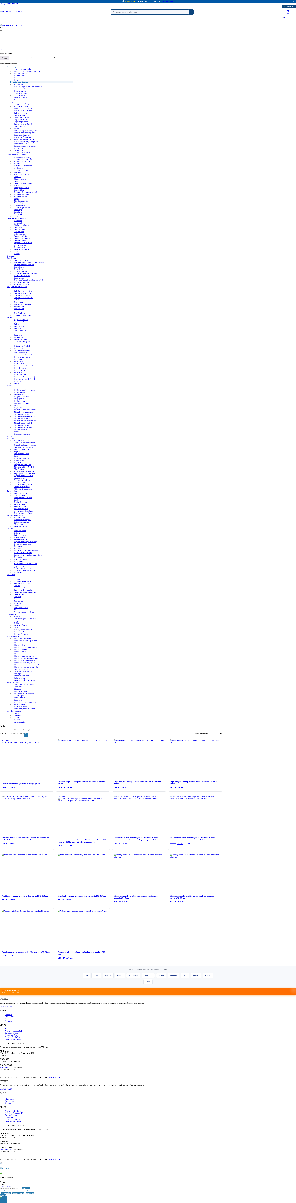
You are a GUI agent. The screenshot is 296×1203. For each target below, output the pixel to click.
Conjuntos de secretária (22, 621)
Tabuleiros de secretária (22, 153)
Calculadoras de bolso (22, 295)
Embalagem (159, 21)
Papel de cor (18, 700)
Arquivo (112, 21)
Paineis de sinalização (21, 82)
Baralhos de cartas (20, 493)
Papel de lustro (19, 364)
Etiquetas (17, 689)
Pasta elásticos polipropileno (24, 133)
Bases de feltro (19, 326)
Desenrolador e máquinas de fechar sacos (29, 262)
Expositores (18, 601)
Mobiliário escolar (20, 353)
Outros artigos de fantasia (23, 511)
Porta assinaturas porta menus (25, 146)
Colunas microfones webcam (24, 443)
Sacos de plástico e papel (23, 284)
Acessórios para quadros (23, 69)
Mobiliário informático (22, 610)
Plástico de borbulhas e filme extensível (28, 280)
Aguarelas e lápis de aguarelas (25, 322)
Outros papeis (19, 696)
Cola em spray (19, 229)
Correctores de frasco (22, 238)
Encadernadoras (20, 306)
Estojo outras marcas (21, 397)
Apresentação (148, 21)
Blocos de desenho (21, 645)
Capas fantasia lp (20, 495)
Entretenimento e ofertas (23, 498)
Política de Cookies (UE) (14, 1031)
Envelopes (18, 674)
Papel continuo (19, 698)
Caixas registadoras (21, 289)
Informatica (121, 21)
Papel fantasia (19, 278)
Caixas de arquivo (20, 113)
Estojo (16, 500)
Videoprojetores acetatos (23, 489)
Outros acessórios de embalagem (26, 273)
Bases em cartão (20, 531)
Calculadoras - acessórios (23, 291)
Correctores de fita (21, 236)
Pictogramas (18, 84)
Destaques (11, 256)
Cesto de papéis (20, 594)
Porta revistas (19, 148)
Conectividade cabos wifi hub (25, 445)
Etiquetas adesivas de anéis (24, 693)
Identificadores (19, 76)
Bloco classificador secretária (24, 109)
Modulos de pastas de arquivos (25, 131)
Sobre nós (8, 1021)
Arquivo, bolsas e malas (23, 441)
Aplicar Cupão (5, 1186)
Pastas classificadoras (22, 135)
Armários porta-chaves (22, 581)
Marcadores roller (20, 430)
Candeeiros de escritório (23, 590)
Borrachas (18, 328)
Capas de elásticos (20, 120)
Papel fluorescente (20, 368)
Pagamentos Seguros (12, 1035)
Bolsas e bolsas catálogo (23, 111)
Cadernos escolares (21, 669)
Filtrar (4, 58)
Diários (16, 623)
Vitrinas (17, 100)
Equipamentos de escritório (17, 287)
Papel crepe (18, 361)
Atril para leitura (20, 517)
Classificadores (19, 126)
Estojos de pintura (20, 502)
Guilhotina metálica (21, 271)
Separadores (18, 150)
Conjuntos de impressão (23, 183)
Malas (16, 627)
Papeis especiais (13, 636)
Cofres (16, 181)
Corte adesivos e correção (184, 21)
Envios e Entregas (11, 1033)
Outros (16, 718)
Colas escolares (19, 234)
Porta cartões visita (21, 634)
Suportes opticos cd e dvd (23, 476)
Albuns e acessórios (21, 104)
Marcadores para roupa (22, 425)
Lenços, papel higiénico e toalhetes (27, 550)
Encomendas (9, 1019)
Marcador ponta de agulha (23, 412)
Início (2, 730)
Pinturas (17, 720)
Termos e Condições (12, 1037)
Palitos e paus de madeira (23, 553)
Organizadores (19, 205)
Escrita (9, 386)
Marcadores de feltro (21, 414)
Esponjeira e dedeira (21, 188)
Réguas (17, 383)
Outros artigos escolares (22, 357)
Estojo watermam (20, 401)
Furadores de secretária (22, 197)
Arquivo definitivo (21, 106)
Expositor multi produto (22, 403)
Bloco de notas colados (22, 638)
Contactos (8, 1015)
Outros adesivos (20, 245)
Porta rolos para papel (22, 282)
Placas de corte (19, 247)
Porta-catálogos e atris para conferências (28, 87)
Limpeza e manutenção (22, 465)
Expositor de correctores (23, 243)
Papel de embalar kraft (22, 276)
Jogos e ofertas (12, 491)
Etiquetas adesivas (20, 691)
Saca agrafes (18, 214)
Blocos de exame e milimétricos (25, 647)
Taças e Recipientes (21, 566)
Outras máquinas (20, 311)
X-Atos (17, 254)
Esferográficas (19, 392)
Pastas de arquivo (20, 144)
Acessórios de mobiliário (23, 577)
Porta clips (18, 210)
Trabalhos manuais (14, 711)
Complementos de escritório (17, 155)
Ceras (16, 333)
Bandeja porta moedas (22, 175)
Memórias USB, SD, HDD (24, 467)
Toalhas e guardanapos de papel (25, 570)
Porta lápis (18, 212)
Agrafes (17, 164)
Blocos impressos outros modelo (26, 667)
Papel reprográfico (21, 707)
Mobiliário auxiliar (21, 608)
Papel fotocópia (19, 704)
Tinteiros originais (20, 482)
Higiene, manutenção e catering (25, 542)
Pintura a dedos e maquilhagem (25, 377)
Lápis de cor (18, 348)
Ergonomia (18, 452)
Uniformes (18, 572)
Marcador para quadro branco (25, 410)
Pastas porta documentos (23, 630)
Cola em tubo (19, 232)
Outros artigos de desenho (23, 355)
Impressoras (18, 463)
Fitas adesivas (19, 267)
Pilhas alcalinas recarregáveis (24, 471)
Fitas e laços (18, 269)
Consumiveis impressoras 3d (24, 447)
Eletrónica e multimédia (22, 449)
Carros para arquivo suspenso (25, 592)
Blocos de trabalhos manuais (24, 656)
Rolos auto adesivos (21, 249)
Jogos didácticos (20, 506)
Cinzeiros (17, 597)
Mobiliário (11, 575)
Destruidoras (18, 302)
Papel (105, 21)
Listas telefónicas (20, 625)
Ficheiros (17, 603)
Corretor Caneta (20, 240)
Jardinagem (18, 548)
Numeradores (19, 203)
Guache (17, 344)
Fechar (2, 49)
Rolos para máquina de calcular (25, 680)
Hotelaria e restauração (22, 544)
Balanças (17, 172)
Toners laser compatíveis (23, 485)
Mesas (16, 605)
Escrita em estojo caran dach (24, 390)
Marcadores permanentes (23, 427)
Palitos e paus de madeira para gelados (28, 555)
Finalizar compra (18, 1193)
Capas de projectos (21, 122)
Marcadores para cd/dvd (23, 423)
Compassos (18, 335)
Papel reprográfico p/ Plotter (24, 709)
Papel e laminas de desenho (24, 366)
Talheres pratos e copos (22, 568)
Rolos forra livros (20, 526)
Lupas (16, 199)
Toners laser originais (22, 487)
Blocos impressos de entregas (24, 660)
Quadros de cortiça (21, 93)
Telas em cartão (19, 722)
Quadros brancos (20, 91)
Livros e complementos (15, 515)
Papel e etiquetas (13, 682)
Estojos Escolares (20, 339)
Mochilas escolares (21, 509)
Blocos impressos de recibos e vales (27, 665)
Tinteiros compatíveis (22, 480)
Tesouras (17, 251)
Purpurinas (18, 381)
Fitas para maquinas (21, 458)
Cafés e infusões (20, 535)
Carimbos (17, 177)
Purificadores (19, 561)
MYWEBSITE (54, 1077)
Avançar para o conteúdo (9, 4)
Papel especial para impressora (25, 702)
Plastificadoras (19, 313)
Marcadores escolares (22, 350)
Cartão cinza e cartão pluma (24, 685)
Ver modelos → (168, 1)
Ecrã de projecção (20, 73)
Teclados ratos (19, 478)
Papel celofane (19, 359)
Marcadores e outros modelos (24, 416)
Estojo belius (18, 394)
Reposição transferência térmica (25, 474)
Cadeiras (17, 586)
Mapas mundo (19, 524)
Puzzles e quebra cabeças (23, 513)
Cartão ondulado (20, 331)
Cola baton (18, 227)
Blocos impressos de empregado (26, 658)
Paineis (16, 80)
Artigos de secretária (21, 170)
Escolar (138, 21)
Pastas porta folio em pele (23, 632)
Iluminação (18, 546)
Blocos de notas (20, 652)
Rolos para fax (19, 678)
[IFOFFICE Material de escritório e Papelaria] (11, 11)
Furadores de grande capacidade (26, 192)
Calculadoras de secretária (23, 298)
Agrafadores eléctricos (22, 161)
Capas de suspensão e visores (24, 124)
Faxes (16, 456)
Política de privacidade (13, 1029)
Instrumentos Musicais (22, 346)
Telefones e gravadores (22, 315)
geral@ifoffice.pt (6, 1067)
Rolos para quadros (21, 98)
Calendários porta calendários (25, 619)
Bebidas (17, 533)
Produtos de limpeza (21, 559)
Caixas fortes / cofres (21, 588)
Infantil (9, 436)
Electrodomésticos (20, 539)
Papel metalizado (20, 370)
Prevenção (18, 557)
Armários (17, 579)
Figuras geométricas (21, 522)
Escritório (130, 21)
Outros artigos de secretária (24, 208)
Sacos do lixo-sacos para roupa (25, 564)
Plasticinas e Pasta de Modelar (25, 379)
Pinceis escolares (20, 375)
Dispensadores (19, 537)
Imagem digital (19, 460)
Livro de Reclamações (13, 1039)
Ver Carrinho (6, 1193)
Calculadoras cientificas (22, 293)
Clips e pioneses (20, 179)
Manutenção (169, 21)
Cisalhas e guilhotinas (22, 225)
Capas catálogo (19, 115)
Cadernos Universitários (23, 671)
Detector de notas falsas (22, 304)
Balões (16, 324)
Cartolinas (18, 687)
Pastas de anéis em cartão (23, 137)
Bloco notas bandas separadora (25, 641)
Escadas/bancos (20, 599)
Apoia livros (18, 168)
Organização (11, 614)
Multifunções (19, 469)
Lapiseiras (18, 408)
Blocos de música (20, 649)
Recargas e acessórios (22, 434)
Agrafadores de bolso (22, 157)
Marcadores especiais (22, 419)
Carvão (16, 713)
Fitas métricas (19, 190)
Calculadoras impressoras (23, 300)
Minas (16, 432)
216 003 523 (290, 6)
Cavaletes (17, 715)
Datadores (18, 186)
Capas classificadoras (22, 117)
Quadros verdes (20, 95)
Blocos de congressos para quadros (27, 71)
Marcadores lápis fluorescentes (25, 421)
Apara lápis (18, 223)
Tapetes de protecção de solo (24, 612)
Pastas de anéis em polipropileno (26, 142)
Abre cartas (18, 221)
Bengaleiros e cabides (22, 583)
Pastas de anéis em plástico (24, 139)
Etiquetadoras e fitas (21, 454)
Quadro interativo (20, 89)
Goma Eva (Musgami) (22, 342)
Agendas (17, 616)
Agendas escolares (21, 320)
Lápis (16, 405)
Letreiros (17, 78)
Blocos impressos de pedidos (24, 663)
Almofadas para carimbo (23, 166)
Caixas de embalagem (22, 260)
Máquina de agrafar (21, 201)
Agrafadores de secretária (23, 159)
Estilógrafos (18, 337)
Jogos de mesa (19, 504)
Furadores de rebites (21, 194)
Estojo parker (19, 399)
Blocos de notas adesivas (23, 654)
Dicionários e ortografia (22, 520)
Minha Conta (9, 1017)
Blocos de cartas (20, 643)
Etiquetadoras (19, 309)
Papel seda (18, 372)
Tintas (16, 216)
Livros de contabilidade (22, 676)
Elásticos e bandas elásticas (24, 265)
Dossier (17, 128)
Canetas (17, 388)
